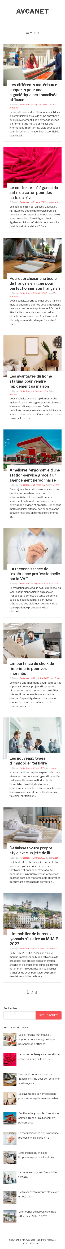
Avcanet (32, 11)
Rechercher (10, 1008)
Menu (34, 33)
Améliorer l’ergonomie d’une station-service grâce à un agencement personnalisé (35, 475)
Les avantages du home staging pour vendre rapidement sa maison (31, 381)
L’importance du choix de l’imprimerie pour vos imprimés (32, 668)
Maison (54, 202)
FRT (42, 1243)
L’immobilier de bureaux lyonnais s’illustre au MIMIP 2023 (34, 938)
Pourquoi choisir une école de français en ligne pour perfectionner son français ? (35, 283)
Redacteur (25, 104)
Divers (56, 485)
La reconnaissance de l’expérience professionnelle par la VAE (35, 574)
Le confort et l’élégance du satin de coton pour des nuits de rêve (34, 192)
